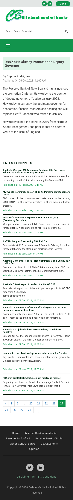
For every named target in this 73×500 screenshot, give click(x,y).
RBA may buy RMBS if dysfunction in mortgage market (31, 378)
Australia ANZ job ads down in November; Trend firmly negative (32, 331)
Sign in (63, 4)
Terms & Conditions (44, 476)
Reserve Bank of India (49, 438)
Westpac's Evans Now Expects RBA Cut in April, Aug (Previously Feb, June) (30, 219)
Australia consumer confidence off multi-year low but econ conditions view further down (34, 308)
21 (38, 403)
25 (6, 409)
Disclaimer (23, 476)
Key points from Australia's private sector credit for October (35, 353)
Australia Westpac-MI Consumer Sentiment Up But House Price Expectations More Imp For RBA (34, 171)
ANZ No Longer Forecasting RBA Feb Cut (25, 241)
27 (21, 409)
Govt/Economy (49, 443)
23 (53, 403)
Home (15, 433)
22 (46, 403)
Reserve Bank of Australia (41, 433)
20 (30, 403)
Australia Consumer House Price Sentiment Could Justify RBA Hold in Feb (36, 262)
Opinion (34, 449)
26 (14, 409)
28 (29, 409)
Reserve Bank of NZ (18, 438)
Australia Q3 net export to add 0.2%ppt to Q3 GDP (29, 284)
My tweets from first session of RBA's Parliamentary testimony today (36, 193)
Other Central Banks (22, 443)
